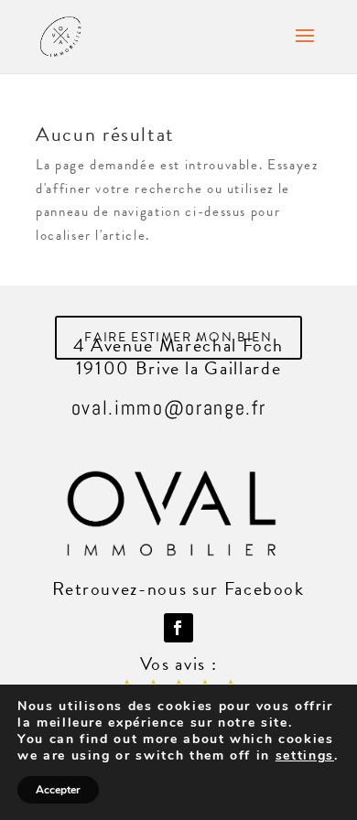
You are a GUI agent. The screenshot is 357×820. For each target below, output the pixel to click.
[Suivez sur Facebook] (178, 627)
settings (305, 756)
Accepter (58, 789)
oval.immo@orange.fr (168, 407)
